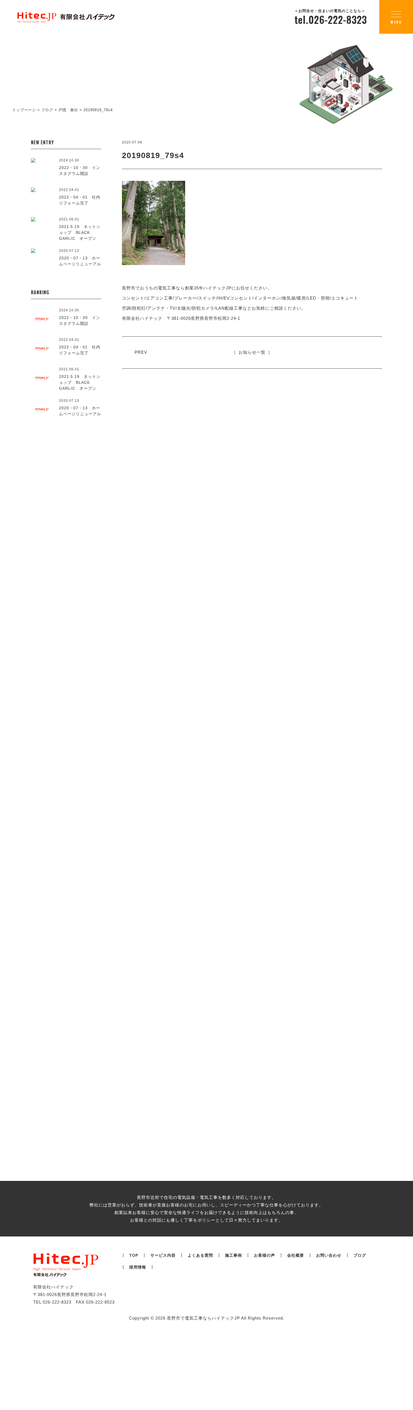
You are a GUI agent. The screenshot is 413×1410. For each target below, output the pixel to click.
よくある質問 (200, 1255)
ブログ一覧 (206, 1072)
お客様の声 (264, 1255)
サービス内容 (163, 1255)
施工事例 (233, 1255)
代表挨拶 (125, 765)
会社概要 (318, 816)
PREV (141, 352)
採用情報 (137, 1267)
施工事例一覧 (206, 637)
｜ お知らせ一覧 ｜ (252, 352)
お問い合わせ (328, 1255)
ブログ (359, 1255)
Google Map (359, 775)
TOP (133, 1255)
